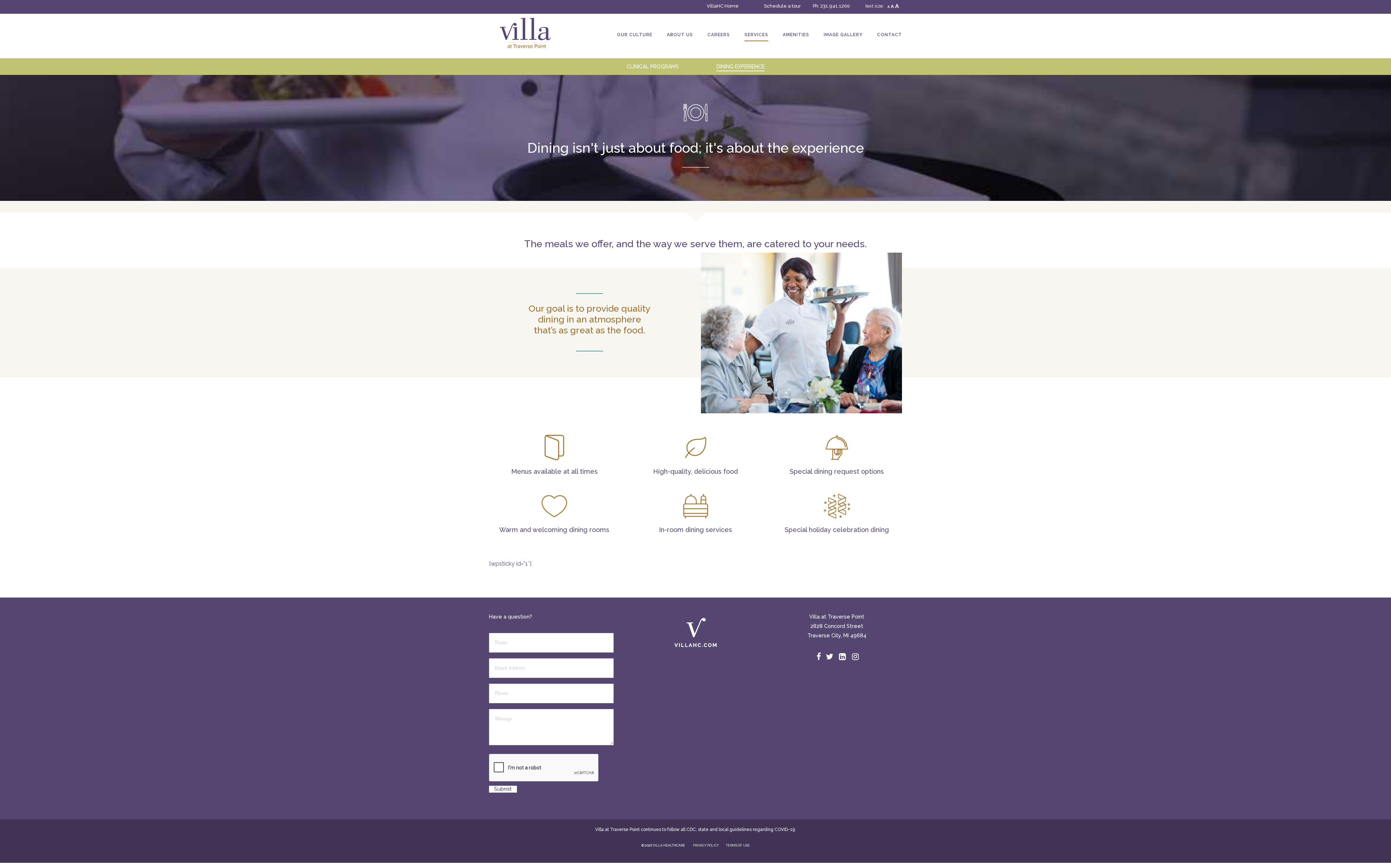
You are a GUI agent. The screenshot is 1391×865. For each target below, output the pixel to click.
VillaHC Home (723, 6)
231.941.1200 (835, 6)
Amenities (796, 34)
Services (756, 34)
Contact (889, 34)
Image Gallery (843, 34)
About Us (680, 34)
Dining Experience (741, 66)
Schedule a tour (782, 6)
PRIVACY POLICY (706, 845)
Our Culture (634, 34)
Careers (718, 34)
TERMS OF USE (738, 845)
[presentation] (544, 768)
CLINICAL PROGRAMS (653, 66)
